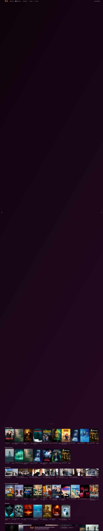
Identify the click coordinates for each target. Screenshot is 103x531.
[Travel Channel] (7, 1)
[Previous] (2, 212)
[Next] (101, 212)
